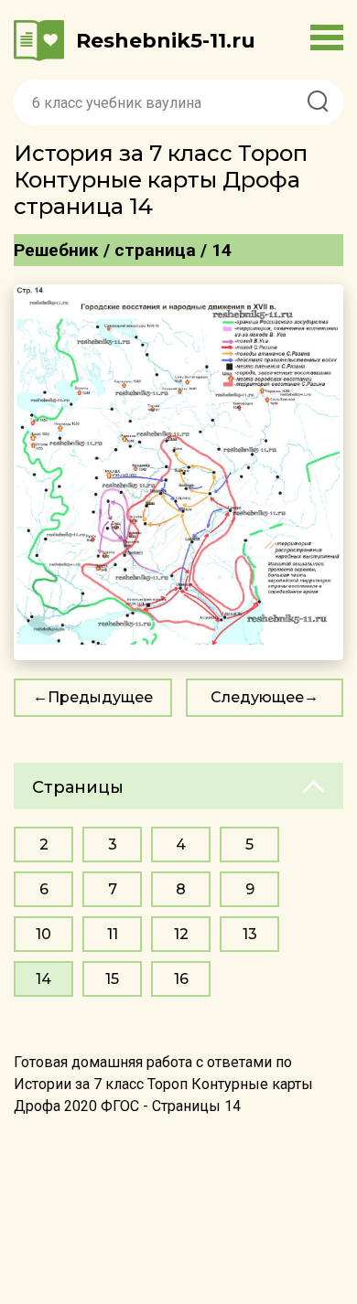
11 (112, 934)
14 (43, 979)
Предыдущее (100, 697)
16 (181, 979)
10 (43, 934)
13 (250, 934)
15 (112, 979)
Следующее (257, 697)
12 (181, 934)
